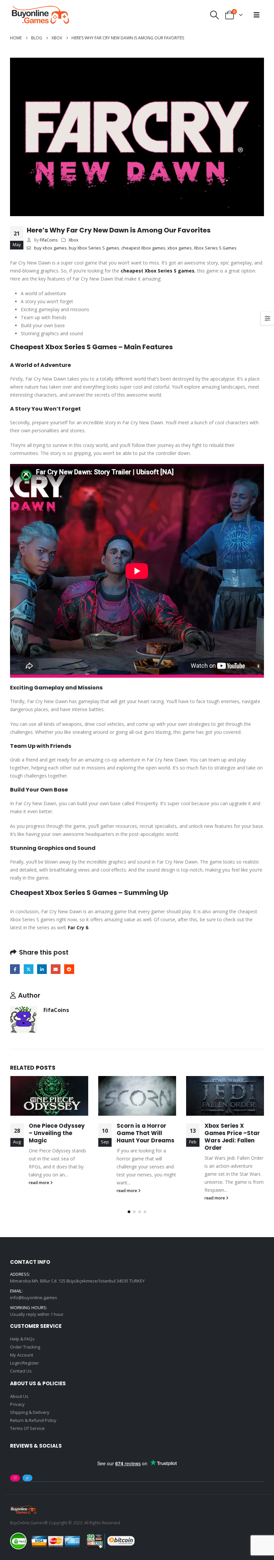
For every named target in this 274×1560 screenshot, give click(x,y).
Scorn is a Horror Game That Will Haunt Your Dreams (145, 1133)
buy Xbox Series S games (94, 248)
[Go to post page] (49, 1096)
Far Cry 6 (78, 927)
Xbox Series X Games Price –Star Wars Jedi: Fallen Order (232, 1136)
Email (55, 969)
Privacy (17, 1404)
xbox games (179, 248)
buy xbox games (50, 248)
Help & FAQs (22, 1339)
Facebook (15, 969)
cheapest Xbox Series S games (157, 271)
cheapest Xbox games (143, 248)
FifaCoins (49, 240)
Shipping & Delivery (29, 1412)
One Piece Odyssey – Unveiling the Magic (57, 1133)
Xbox (73, 240)
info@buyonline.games (33, 1297)
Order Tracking (25, 1347)
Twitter (28, 969)
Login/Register (24, 1363)
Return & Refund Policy (33, 1420)
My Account (21, 1355)
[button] (215, 15)
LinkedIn (42, 969)
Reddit (69, 969)
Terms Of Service (27, 1428)
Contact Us (21, 1371)
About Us (19, 1396)
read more (39, 1182)
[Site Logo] (40, 15)
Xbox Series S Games (215, 248)
